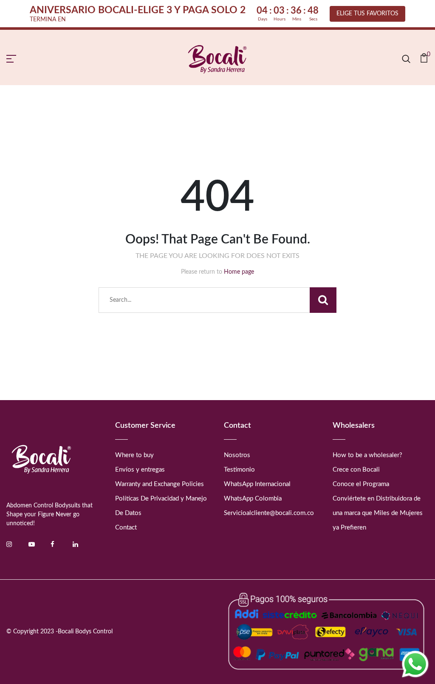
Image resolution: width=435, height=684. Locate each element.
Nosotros (237, 455)
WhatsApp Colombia (253, 498)
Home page (239, 272)
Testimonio (239, 469)
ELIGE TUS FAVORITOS (367, 14)
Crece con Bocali (356, 469)
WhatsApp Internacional (257, 484)
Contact (126, 527)
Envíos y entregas (140, 469)
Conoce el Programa (361, 484)
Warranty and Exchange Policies (159, 484)
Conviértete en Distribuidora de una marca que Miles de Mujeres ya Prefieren (378, 513)
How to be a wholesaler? (367, 455)
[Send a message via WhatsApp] (415, 664)
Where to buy (134, 455)
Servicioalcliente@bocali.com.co (269, 513)
